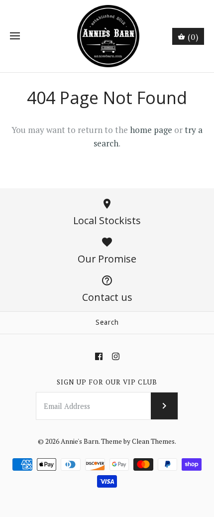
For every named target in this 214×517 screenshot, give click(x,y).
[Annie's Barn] (107, 36)
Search (107, 322)
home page (151, 129)
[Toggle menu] (15, 36)
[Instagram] (115, 356)
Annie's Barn (80, 441)
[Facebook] (99, 356)
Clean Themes (153, 441)
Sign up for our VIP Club (107, 382)
